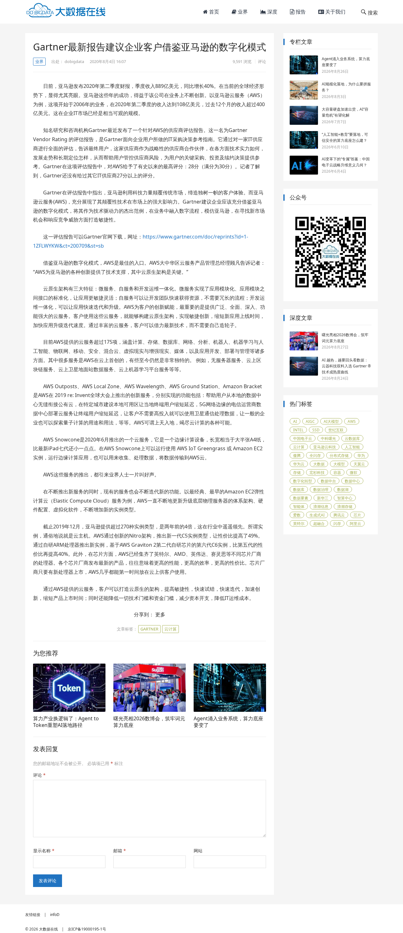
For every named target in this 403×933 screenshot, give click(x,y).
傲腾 (297, 455)
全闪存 (315, 455)
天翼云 (359, 464)
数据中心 (352, 481)
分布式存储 (339, 455)
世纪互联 (335, 430)
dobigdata (74, 61)
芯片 (357, 515)
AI (295, 421)
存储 (297, 472)
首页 (213, 11)
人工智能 (352, 447)
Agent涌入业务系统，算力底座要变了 (228, 722)
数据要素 (300, 498)
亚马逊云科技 (324, 447)
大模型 (339, 464)
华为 (361, 455)
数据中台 (328, 481)
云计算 (170, 629)
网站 (198, 851)
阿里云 (355, 523)
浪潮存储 (344, 506)
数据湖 (343, 489)
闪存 (337, 523)
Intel (298, 430)
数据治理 (320, 489)
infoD (55, 914)
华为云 (298, 464)
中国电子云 (302, 438)
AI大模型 (331, 421)
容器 (337, 472)
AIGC (310, 421)
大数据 (319, 464)
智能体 (298, 506)
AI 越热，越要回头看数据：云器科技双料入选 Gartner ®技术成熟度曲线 (346, 366)
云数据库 (352, 438)
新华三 (322, 498)
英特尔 (298, 523)
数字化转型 (302, 481)
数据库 (298, 489)
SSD (316, 430)
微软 (353, 472)
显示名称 (43, 851)
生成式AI (317, 515)
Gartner (149, 629)
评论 (262, 61)
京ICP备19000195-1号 (87, 929)
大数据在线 (48, 929)
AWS (352, 421)
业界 (242, 11)
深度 (271, 11)
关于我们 (334, 11)
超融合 (319, 523)
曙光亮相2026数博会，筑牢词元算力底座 (149, 722)
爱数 (297, 515)
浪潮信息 (320, 506)
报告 (300, 11)
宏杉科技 (317, 472)
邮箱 (119, 851)
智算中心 (344, 498)
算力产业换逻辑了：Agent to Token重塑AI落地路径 (66, 722)
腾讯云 (339, 515)
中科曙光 (328, 438)
